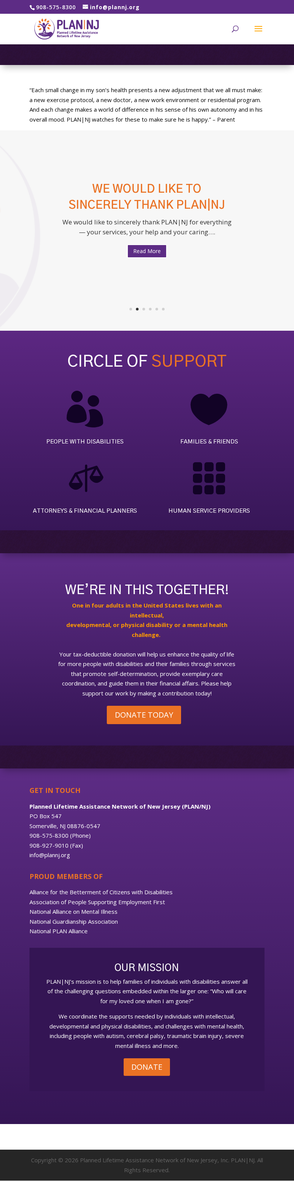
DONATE (146, 1067)
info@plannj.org (49, 855)
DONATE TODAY (144, 715)
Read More (147, 251)
